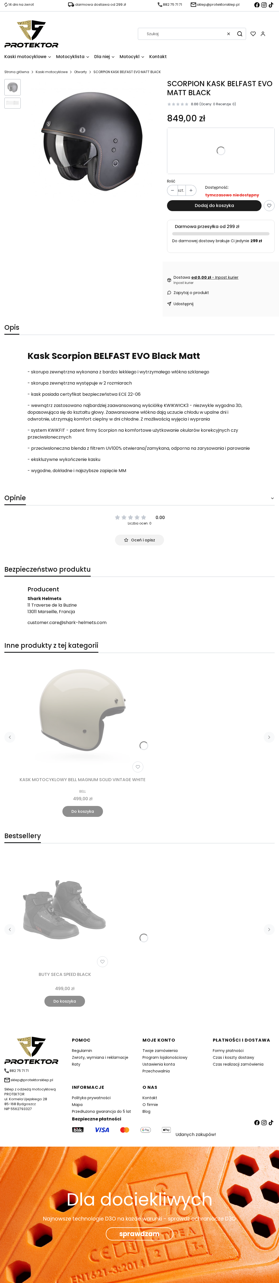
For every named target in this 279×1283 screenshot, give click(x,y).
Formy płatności (228, 1050)
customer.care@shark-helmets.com (67, 622)
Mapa (77, 1104)
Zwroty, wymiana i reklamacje (100, 1057)
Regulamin (82, 1050)
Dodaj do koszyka (214, 205)
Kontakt (149, 1098)
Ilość (171, 181)
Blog (146, 1111)
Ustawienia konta (158, 1064)
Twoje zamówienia (160, 1050)
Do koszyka (82, 811)
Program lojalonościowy (164, 1057)
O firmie (150, 1104)
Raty (76, 1064)
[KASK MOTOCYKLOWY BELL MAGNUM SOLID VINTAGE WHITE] (82, 716)
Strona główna (16, 72)
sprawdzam (139, 1233)
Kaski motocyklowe (52, 72)
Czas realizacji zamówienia (238, 1064)
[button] (240, 33)
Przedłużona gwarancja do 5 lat (101, 1111)
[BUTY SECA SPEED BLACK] (65, 910)
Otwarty (80, 72)
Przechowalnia (156, 1071)
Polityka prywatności (91, 1098)
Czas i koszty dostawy (233, 1057)
